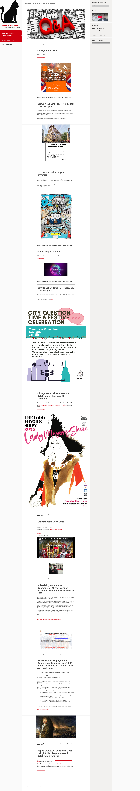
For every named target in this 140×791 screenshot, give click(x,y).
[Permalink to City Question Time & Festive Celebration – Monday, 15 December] (56, 381)
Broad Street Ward (10, 25)
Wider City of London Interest (97, 35)
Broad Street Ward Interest (97, 28)
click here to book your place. (43, 709)
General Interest (95, 30)
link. (52, 299)
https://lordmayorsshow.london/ (56, 529)
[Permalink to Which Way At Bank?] (56, 239)
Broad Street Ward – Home (8, 31)
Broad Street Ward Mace (8, 40)
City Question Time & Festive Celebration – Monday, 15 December (53, 396)
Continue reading (41, 57)
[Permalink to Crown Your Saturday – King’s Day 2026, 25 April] (56, 91)
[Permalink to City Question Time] (56, 38)
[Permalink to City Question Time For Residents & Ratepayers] (55, 275)
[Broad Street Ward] (9, 22)
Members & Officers (7, 35)
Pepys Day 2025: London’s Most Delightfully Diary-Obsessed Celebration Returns (54, 753)
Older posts (27, 778)
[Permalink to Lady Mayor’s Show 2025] (56, 508)
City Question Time (47, 50)
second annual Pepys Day (57, 763)
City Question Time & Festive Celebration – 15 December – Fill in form (52, 405)
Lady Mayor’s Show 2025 (50, 521)
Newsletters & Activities (8, 33)
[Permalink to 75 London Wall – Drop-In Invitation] (56, 160)
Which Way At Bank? (48, 251)
